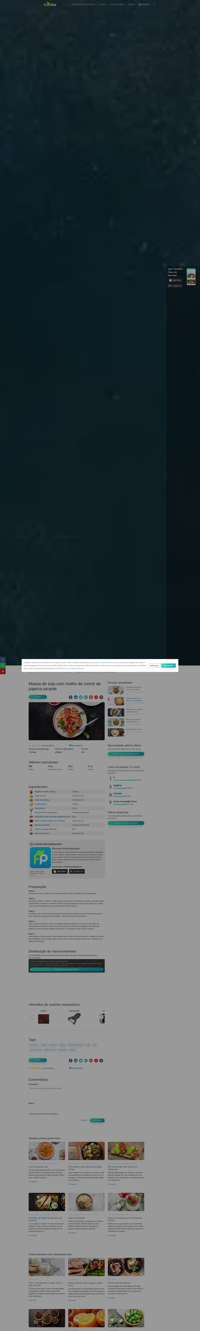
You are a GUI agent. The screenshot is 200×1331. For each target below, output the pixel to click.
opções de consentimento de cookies (105, 662)
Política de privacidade (68, 668)
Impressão (80, 668)
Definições (154, 666)
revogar (106, 665)
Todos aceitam (168, 665)
